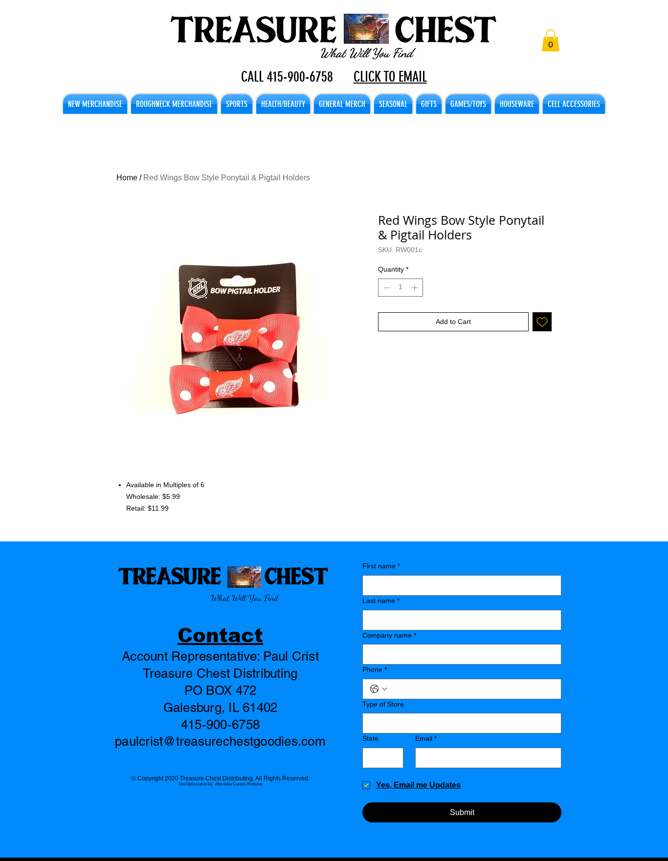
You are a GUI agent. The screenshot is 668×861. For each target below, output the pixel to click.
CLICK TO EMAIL (390, 76)
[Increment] (415, 287)
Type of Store (383, 704)
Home (126, 177)
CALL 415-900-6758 (287, 76)
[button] (550, 40)
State (370, 738)
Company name (389, 635)
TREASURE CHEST (223, 575)
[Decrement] (385, 287)
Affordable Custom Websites (239, 784)
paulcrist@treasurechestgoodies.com (220, 741)
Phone (374, 669)
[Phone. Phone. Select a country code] (378, 689)
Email (426, 738)
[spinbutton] (400, 287)
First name (381, 566)
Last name (381, 600)
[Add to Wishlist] (542, 321)
